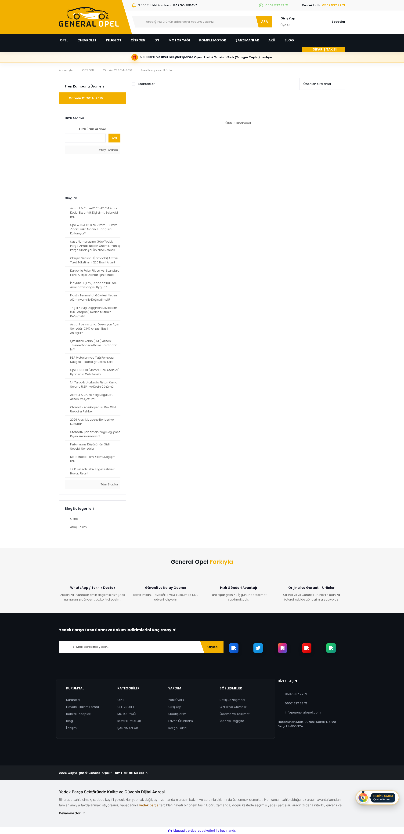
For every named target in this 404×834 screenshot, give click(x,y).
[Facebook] (233, 648)
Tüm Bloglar (109, 484)
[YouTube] (306, 648)
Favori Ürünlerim (180, 721)
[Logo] (89, 17)
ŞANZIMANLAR (127, 728)
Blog (69, 721)
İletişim (71, 728)
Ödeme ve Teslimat (234, 714)
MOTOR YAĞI (126, 714)
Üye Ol (285, 25)
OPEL (121, 700)
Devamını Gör (70, 813)
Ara (114, 138)
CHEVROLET (125, 707)
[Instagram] (282, 648)
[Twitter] (258, 648)
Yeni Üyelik (176, 700)
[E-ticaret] (201, 831)
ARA (264, 21)
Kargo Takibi (177, 728)
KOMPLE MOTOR (129, 721)
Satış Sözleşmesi (232, 700)
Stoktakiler (146, 84)
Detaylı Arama (107, 150)
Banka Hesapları (78, 714)
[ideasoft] (177, 830)
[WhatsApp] (331, 648)
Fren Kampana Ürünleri (157, 70)
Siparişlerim (177, 714)
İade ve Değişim (232, 721)
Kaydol (213, 647)
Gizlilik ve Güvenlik (233, 707)
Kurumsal (73, 700)
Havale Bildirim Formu (82, 707)
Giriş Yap (288, 18)
